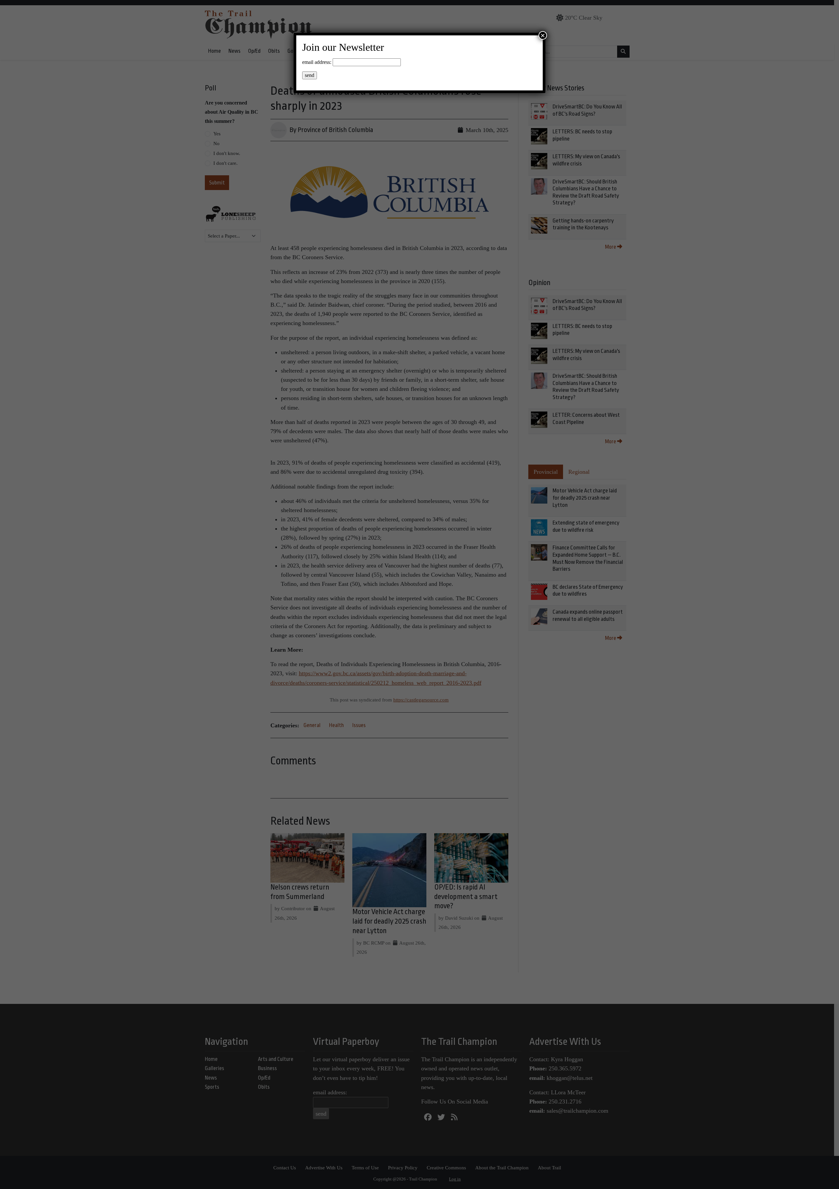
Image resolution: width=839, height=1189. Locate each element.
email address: (316, 62)
